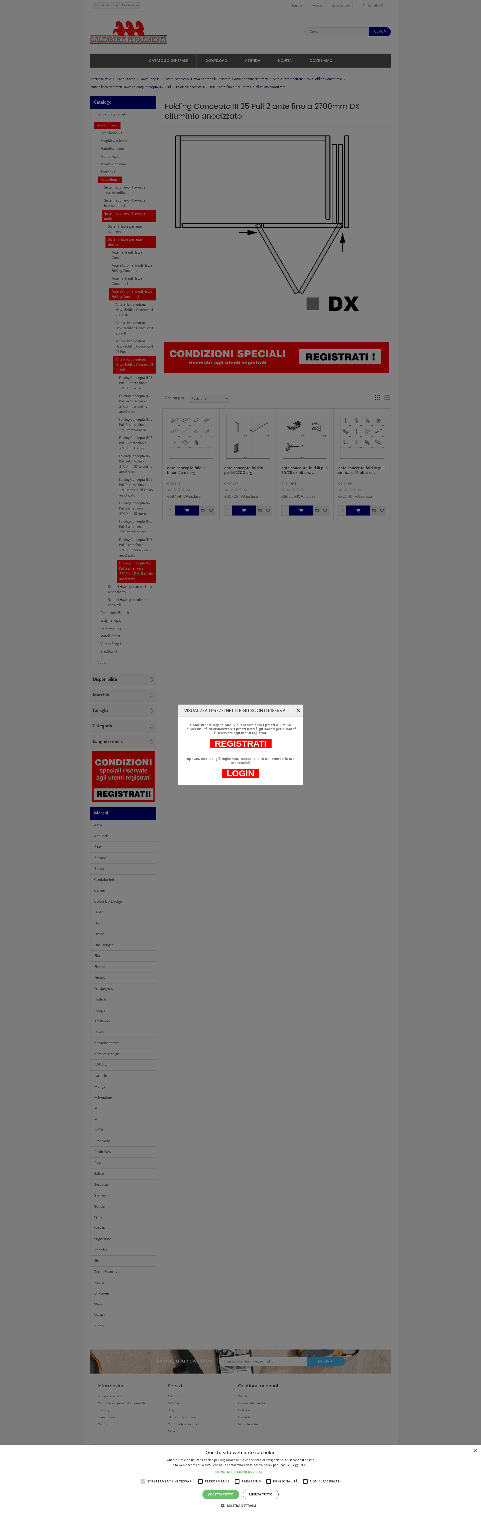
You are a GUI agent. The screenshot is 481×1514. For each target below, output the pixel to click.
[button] (240, 1472)
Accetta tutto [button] (220, 1494)
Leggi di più (300, 1465)
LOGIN (240, 773)
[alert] (240, 1479)
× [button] (475, 1450)
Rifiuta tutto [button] (261, 1494)
